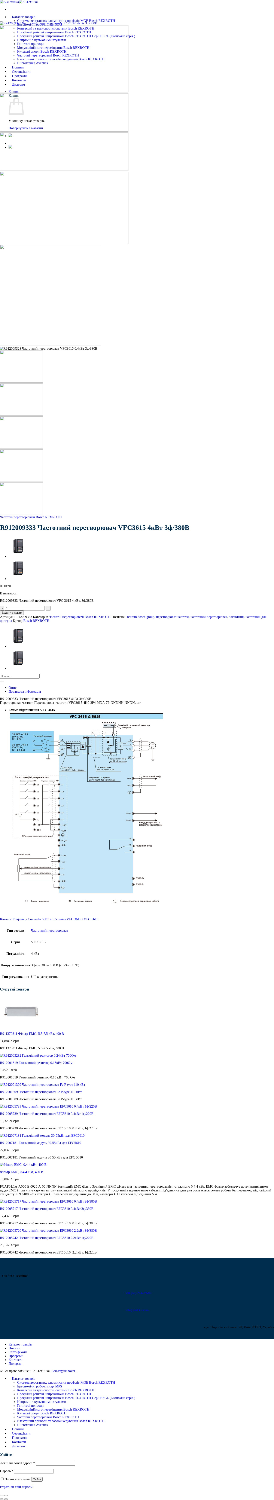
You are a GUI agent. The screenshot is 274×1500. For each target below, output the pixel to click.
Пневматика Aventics (32, 1425)
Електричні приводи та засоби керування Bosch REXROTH (61, 1421)
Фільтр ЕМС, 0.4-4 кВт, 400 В (21, 1172)
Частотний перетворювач (49, 930)
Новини (14, 1348)
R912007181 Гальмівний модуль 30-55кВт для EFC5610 (40, 1143)
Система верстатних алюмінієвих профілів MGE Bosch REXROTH (66, 20)
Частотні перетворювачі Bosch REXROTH (31, 517)
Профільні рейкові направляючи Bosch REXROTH (54, 1394)
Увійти (37, 1479)
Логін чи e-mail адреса (17, 1463)
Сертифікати (18, 1352)
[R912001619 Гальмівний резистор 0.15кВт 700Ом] (38, 1055)
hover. (63, 1371)
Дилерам (15, 1363)
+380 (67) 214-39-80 (137, 1293)
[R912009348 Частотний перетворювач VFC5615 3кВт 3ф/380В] (19, 579)
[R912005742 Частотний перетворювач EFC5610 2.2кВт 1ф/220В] (48, 1230)
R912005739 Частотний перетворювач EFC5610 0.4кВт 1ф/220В (47, 1113)
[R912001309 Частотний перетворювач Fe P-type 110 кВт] (42, 1084)
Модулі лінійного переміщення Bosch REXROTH (53, 1409)
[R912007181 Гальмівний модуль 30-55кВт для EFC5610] (42, 1135)
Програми (16, 1356)
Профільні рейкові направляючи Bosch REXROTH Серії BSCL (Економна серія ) (76, 1398)
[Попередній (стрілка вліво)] (1, 1499)
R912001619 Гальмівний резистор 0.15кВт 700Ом (36, 1063)
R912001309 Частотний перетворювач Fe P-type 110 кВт (41, 1092)
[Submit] (1, 681)
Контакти (15, 1360)
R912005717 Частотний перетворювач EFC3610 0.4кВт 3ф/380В (47, 1208)
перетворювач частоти (172, 617)
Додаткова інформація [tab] (25, 691)
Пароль (6, 1471)
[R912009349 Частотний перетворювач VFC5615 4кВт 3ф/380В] (19, 556)
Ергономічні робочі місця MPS (39, 1386)
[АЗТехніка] (19, 2)
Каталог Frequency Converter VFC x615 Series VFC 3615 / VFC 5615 (49, 919)
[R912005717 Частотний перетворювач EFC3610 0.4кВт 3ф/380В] (48, 1201)
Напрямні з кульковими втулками (41, 1401)
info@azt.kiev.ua (137, 1310)
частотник (236, 617)
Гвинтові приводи (30, 1405)
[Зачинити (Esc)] (1, 1495)
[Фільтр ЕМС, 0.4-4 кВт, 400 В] (23, 1164)
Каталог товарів (23, 17)
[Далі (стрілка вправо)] (6, 1499)
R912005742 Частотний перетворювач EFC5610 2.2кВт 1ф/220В (47, 1238)
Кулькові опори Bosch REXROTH (42, 1413)
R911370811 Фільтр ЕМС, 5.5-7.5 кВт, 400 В (32, 1033)
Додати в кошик (12, 612)
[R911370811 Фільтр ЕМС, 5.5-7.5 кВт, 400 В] (21, 1026)
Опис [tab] (12, 687)
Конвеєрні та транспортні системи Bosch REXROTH (55, 1390)
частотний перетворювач (209, 617)
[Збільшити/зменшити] (6, 1495)
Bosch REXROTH (36, 620)
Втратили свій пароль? (16, 1487)
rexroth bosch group (140, 617)
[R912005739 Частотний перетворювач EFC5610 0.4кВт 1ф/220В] (48, 1106)
